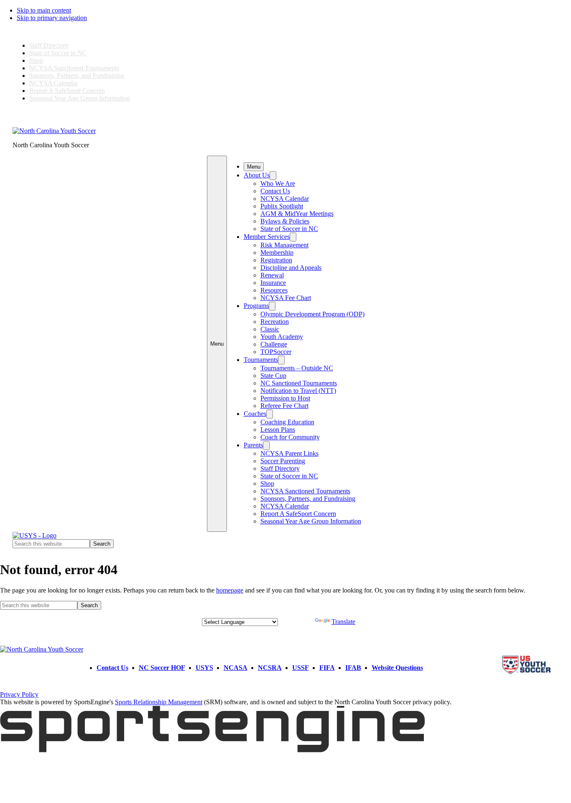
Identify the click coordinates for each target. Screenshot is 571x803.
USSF (300, 667)
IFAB (353, 667)
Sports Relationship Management (158, 702)
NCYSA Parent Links (289, 453)
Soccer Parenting (282, 460)
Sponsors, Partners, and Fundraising (76, 75)
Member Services (267, 236)
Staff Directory (49, 45)
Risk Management (284, 245)
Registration (276, 260)
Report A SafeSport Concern (67, 90)
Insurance (273, 282)
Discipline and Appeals (290, 267)
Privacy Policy (19, 694)
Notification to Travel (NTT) (298, 390)
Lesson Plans (277, 429)
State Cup (273, 375)
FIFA (327, 667)
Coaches (255, 413)
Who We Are (277, 183)
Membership (276, 252)
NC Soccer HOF (162, 667)
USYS (204, 667)
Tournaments (261, 359)
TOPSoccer (275, 351)
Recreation (274, 321)
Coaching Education (287, 422)
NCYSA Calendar (53, 83)
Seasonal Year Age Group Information (79, 98)
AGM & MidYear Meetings (297, 213)
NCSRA (270, 667)
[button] (217, 344)
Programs (256, 305)
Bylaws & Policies (284, 221)
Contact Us (275, 191)
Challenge (273, 344)
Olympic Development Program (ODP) (312, 314)
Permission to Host (285, 398)
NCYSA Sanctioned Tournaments (74, 68)
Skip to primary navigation (52, 17)
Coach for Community (290, 437)
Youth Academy (281, 336)
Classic (269, 329)
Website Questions (397, 667)
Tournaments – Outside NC (296, 368)
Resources (274, 290)
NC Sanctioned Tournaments (298, 383)
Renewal (272, 275)
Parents (253, 445)
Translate (343, 621)
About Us (257, 175)
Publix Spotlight (281, 206)
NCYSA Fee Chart (285, 297)
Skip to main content (44, 10)
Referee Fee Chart (284, 405)
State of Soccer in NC (58, 52)
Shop (36, 60)
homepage (229, 590)
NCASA (235, 667)
